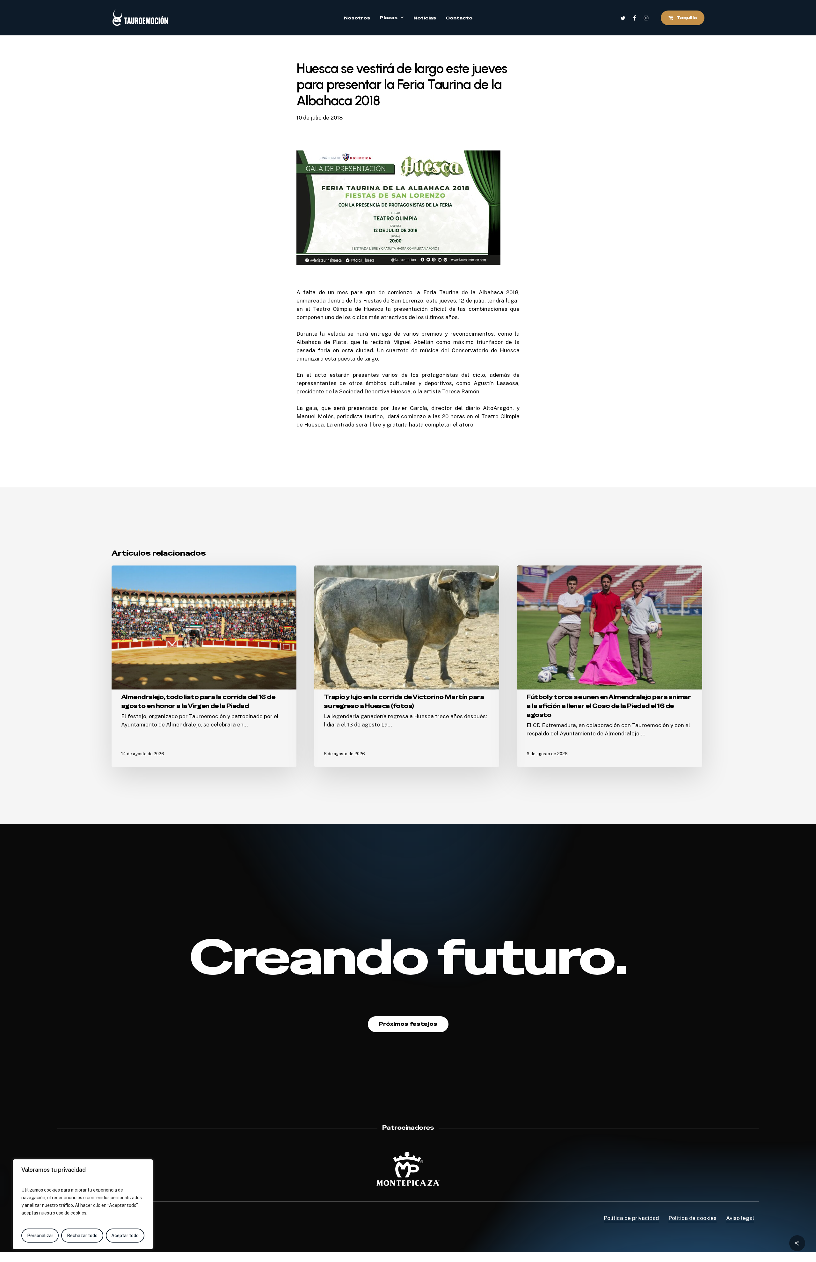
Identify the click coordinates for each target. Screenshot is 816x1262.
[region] (83, 1204)
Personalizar (40, 1235)
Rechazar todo (82, 1235)
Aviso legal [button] (740, 1218)
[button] (408, 1024)
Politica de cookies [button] (692, 1218)
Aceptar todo (125, 1235)
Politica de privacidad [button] (631, 1218)
